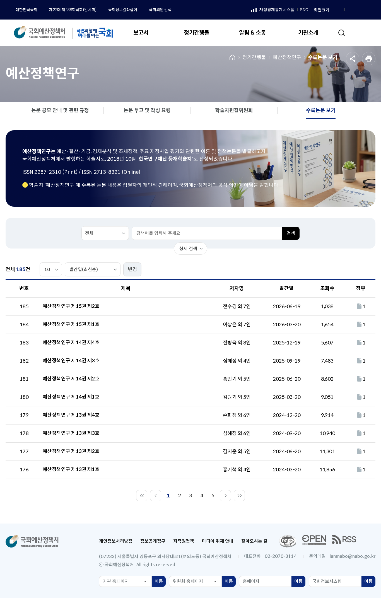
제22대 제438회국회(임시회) (73, 9)
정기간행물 (254, 57)
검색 (291, 233)
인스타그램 (356, 10)
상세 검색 (188, 249)
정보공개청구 (152, 541)
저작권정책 (183, 541)
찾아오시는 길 (254, 541)
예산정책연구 (287, 57)
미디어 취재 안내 (217, 541)
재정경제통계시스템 (273, 10)
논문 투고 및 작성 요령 (147, 110)
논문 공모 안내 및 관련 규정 (60, 110)
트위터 (370, 10)
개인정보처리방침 (115, 541)
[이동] (141, 495)
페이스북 (349, 10)
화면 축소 (339, 10)
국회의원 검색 (160, 9)
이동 (160, 582)
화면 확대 (333, 10)
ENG (304, 10)
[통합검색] (341, 32)
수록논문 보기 (322, 57)
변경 (132, 269)
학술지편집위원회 (234, 110)
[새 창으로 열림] (287, 541)
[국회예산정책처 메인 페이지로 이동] (45, 33)
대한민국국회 (26, 9)
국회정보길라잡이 (122, 9)
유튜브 (363, 10)
